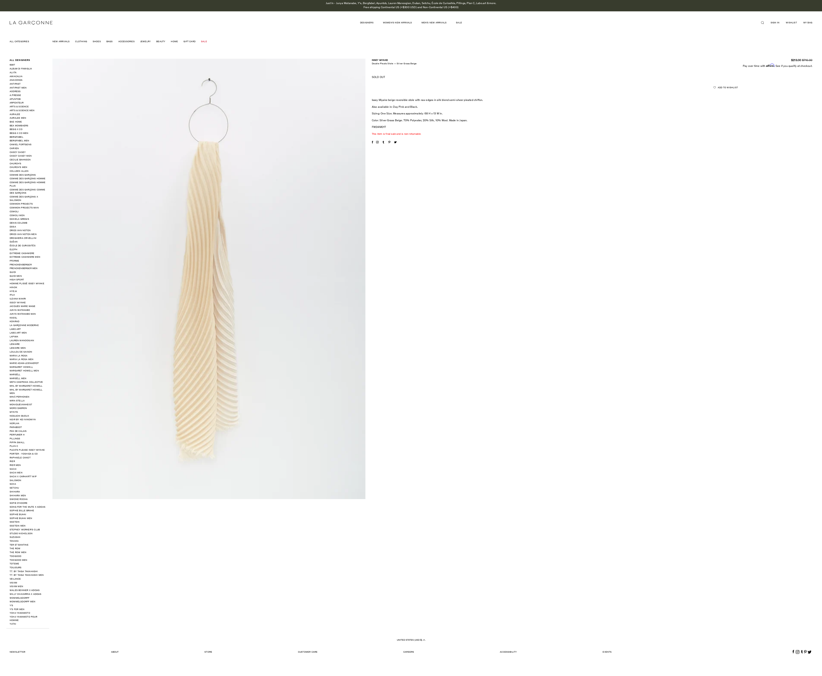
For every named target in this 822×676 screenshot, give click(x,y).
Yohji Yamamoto (20, 613)
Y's (11, 605)
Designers (367, 23)
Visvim (13, 583)
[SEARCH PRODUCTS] (764, 22)
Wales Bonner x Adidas (25, 590)
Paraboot (16, 427)
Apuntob (15, 99)
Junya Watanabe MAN (23, 314)
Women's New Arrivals (397, 23)
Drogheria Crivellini (23, 238)
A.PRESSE (15, 95)
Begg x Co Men (19, 133)
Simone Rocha (19, 499)
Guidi (13, 272)
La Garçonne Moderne (24, 325)
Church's (15, 164)
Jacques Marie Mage (23, 306)
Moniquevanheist (21, 405)
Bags (109, 41)
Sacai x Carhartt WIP (23, 477)
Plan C (14, 446)
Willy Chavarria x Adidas (26, 594)
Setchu (14, 488)
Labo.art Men (18, 333)
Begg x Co (16, 129)
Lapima (14, 337)
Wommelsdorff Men (22, 602)
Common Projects (21, 204)
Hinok (13, 287)
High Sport (17, 280)
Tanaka (14, 541)
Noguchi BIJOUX (19, 416)
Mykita (14, 412)
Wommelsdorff (19, 598)
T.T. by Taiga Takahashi (24, 571)
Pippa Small (17, 442)
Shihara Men (18, 496)
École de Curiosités (23, 246)
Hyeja (13, 291)
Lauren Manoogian (22, 340)
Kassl (13, 318)
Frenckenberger (21, 265)
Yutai (13, 624)
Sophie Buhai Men (21, 518)
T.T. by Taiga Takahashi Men (27, 575)
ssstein (14, 522)
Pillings (15, 439)
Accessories (126, 41)
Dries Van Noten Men (23, 234)
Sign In (775, 23)
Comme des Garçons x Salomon (24, 199)
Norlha (14, 423)
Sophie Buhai (18, 514)
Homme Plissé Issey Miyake (27, 284)
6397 (12, 65)
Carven (14, 148)
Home (174, 41)
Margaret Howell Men (24, 371)
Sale (459, 23)
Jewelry (145, 41)
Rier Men (15, 465)
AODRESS (15, 91)
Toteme (14, 564)
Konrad (14, 321)
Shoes (97, 41)
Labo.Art (15, 329)
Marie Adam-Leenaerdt (24, 363)
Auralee (15, 114)
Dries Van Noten (20, 230)
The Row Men (18, 552)
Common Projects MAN (24, 208)
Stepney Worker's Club (25, 530)
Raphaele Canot (20, 458)
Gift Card (189, 41)
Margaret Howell (21, 367)
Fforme (14, 261)
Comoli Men (17, 215)
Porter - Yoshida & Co (24, 454)
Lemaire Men (18, 348)
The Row (15, 548)
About (115, 652)
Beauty (160, 41)
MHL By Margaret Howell (26, 386)
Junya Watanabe (20, 310)
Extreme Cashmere (22, 253)
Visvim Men (16, 586)
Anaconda (16, 80)
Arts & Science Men (22, 110)
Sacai (13, 469)
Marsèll (15, 375)
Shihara (15, 492)
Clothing (81, 41)
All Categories (19, 41)
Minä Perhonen (20, 397)
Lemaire (15, 344)
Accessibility (508, 652)
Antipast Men (18, 88)
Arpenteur (17, 103)
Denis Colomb (18, 223)
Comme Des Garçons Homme (28, 179)
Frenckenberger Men (24, 268)
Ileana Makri (18, 299)
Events (607, 652)
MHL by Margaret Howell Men (26, 392)
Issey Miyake (18, 303)
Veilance (15, 579)
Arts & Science (19, 107)
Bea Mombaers (19, 126)
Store (208, 652)
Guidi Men (16, 276)
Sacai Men (16, 473)
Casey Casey (18, 152)
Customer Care (308, 652)
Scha (13, 484)
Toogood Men (18, 560)
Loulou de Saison (21, 352)
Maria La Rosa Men (21, 359)
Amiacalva (16, 76)
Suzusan (15, 537)
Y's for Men (17, 609)
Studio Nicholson (21, 533)
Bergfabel (16, 137)
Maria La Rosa (19, 356)
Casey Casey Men (21, 156)
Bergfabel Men (19, 141)
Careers (408, 652)
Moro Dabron (18, 408)
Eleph (13, 249)
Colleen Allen (19, 171)
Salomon (15, 480)
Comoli (14, 212)
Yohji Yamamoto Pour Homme (23, 619)
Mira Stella (17, 401)
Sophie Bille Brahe (22, 511)
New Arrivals (61, 41)
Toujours (16, 568)
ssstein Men (17, 526)
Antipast (15, 84)
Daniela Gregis (19, 219)
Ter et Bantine (19, 545)
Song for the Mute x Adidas (27, 507)
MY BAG (807, 23)
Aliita (13, 73)
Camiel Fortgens (20, 145)
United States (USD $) (410, 640)
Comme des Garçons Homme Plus (28, 184)
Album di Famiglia (21, 69)
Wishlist (791, 23)
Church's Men (18, 167)
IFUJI (12, 295)
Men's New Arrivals (434, 23)
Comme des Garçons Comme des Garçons (27, 191)
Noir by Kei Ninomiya (23, 420)
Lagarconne (31, 23)
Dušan (14, 242)
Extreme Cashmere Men (25, 257)
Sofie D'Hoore (19, 503)
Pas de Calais (18, 431)
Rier (12, 461)
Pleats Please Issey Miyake (27, 450)
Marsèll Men (18, 378)
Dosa (13, 227)
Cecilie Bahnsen (20, 160)
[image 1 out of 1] (208, 279)
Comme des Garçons (23, 175)
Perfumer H (17, 435)
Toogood (15, 556)
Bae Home (16, 122)
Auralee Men (18, 118)
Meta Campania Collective (26, 382)
